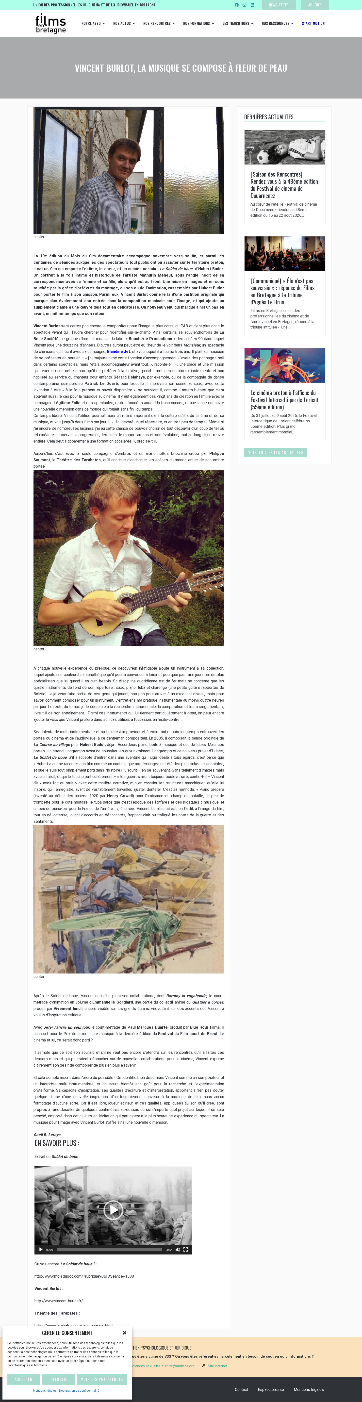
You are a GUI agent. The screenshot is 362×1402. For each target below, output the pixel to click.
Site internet (217, 1366)
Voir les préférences (102, 1379)
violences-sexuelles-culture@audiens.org (162, 1366)
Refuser (58, 1379)
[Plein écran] (185, 1249)
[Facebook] (237, 5)
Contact (241, 1389)
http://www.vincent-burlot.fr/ (58, 1301)
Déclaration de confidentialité (79, 1390)
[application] (113, 1210)
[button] (124, 1332)
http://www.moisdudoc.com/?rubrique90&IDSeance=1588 (84, 1276)
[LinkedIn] (252, 5)
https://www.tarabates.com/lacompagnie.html (73, 1325)
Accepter (24, 1379)
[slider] (109, 1249)
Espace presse (271, 1389)
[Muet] (177, 1249)
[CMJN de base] (50, 23)
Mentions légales (45, 1390)
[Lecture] (40, 1249)
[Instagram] (244, 5)
